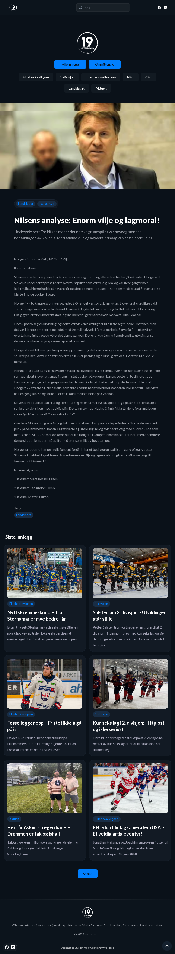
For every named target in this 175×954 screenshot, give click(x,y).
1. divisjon (67, 77)
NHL (130, 77)
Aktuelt (101, 88)
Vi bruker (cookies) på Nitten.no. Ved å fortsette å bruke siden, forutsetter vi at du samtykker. (87, 925)
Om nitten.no (104, 64)
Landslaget (77, 88)
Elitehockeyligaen (36, 77)
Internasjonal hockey (101, 77)
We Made (108, 947)
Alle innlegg (70, 64)
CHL (148, 77)
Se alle (87, 874)
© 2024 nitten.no (85, 934)
